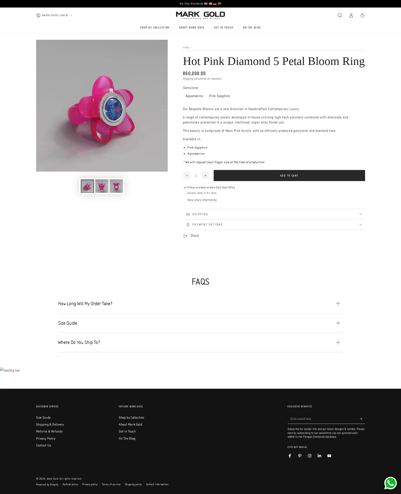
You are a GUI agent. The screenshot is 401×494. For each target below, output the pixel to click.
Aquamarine (194, 96)
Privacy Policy (46, 438)
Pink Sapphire (219, 96)
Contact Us (43, 445)
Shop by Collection (131, 417)
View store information (202, 200)
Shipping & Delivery (50, 424)
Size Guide (43, 417)
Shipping (188, 78)
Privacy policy (90, 484)
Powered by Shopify (47, 484)
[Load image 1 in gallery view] (87, 186)
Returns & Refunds (49, 431)
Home (186, 47)
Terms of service (111, 484)
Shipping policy (133, 484)
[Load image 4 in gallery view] (116, 186)
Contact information (157, 484)
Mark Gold (52, 478)
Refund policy (70, 484)
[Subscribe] (362, 419)
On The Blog (127, 438)
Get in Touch (127, 431)
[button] (339, 15)
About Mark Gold (130, 424)
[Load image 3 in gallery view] (101, 186)
